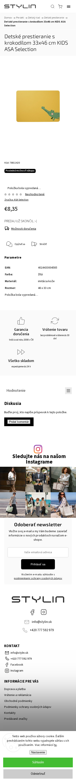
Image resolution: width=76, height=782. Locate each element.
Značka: (16, 200)
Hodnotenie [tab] (16, 390)
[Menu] (68, 6)
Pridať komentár (19, 421)
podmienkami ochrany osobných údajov (38, 578)
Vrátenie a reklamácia (17, 695)
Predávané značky (15, 719)
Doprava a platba (15, 689)
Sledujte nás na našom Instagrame (39, 459)
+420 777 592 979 (42, 630)
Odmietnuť (38, 774)
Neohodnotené (35, 194)
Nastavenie (38, 752)
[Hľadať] (52, 6)
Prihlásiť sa (38, 564)
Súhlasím (38, 762)
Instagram (44, 612)
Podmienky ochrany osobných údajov (27, 707)
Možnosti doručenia (23, 229)
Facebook (32, 612)
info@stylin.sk (42, 621)
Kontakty (10, 713)
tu (55, 745)
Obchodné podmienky (18, 701)
